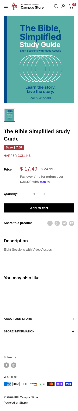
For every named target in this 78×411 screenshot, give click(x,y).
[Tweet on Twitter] (64, 223)
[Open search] (56, 6)
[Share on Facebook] (50, 223)
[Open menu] (6, 6)
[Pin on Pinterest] (57, 223)
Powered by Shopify (16, 402)
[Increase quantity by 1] (44, 194)
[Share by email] (71, 223)
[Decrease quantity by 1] (24, 194)
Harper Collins (17, 155)
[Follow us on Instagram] (13, 365)
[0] (71, 6)
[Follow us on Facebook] (6, 365)
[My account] (63, 6)
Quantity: (11, 194)
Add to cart (39, 208)
